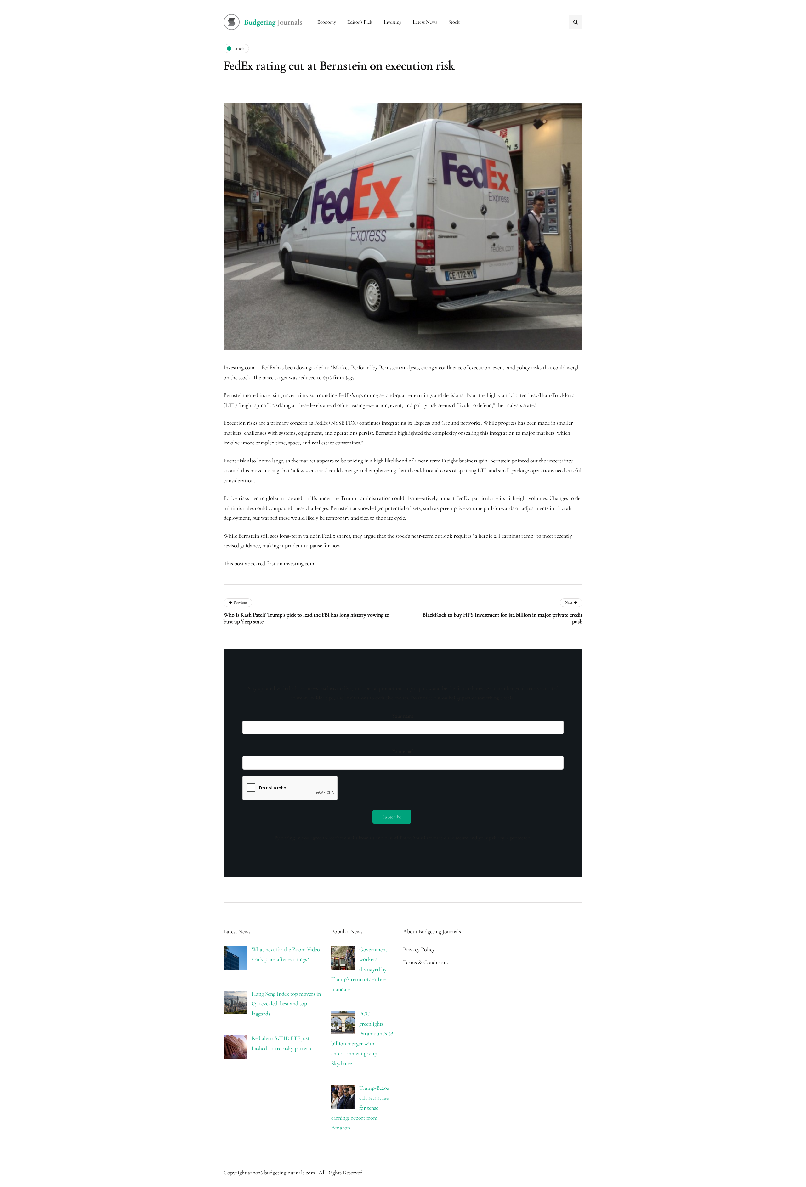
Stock (454, 22)
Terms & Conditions (425, 962)
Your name (403, 716)
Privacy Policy (419, 949)
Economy (326, 22)
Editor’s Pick (359, 22)
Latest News (425, 22)
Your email (403, 751)
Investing (392, 22)
